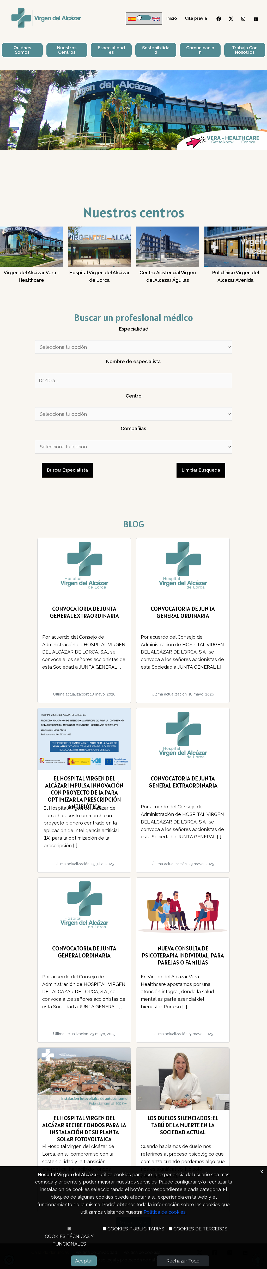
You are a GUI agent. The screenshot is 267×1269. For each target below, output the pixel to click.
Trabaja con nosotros (245, 50)
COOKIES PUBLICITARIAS (135, 1228)
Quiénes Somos (22, 50)
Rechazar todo (182, 1261)
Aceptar (84, 1261)
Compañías (133, 428)
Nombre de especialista (133, 361)
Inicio (171, 18)
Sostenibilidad (155, 50)
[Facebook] (218, 18)
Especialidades (111, 50)
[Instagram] (243, 18)
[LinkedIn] (255, 18)
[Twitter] (231, 18)
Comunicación (200, 50)
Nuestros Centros (66, 50)
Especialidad (133, 329)
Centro (134, 396)
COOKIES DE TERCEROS (200, 1228)
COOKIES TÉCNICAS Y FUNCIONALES (69, 1240)
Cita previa (196, 18)
